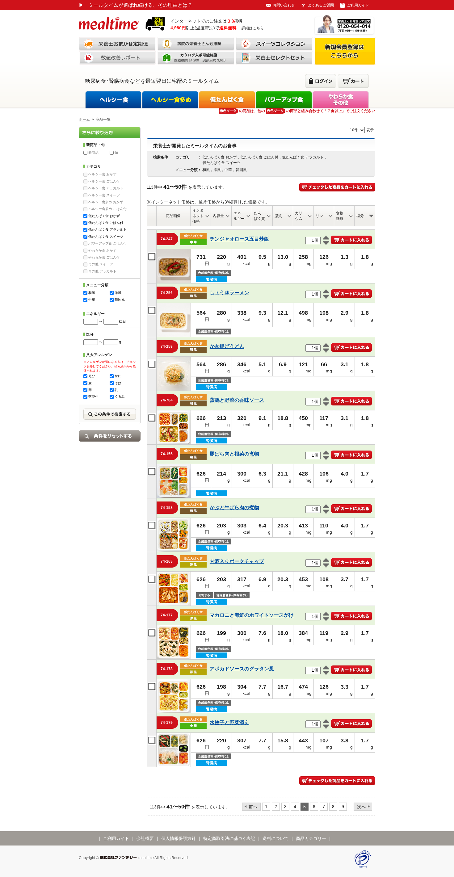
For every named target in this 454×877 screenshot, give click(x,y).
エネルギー (239, 216)
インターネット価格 (199, 216)
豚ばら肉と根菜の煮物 (234, 453)
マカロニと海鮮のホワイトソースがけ (252, 615)
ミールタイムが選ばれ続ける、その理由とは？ (135, 5)
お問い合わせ (284, 5)
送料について (275, 838)
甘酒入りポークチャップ (237, 561)
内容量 (218, 216)
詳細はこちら (253, 28)
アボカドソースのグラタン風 (242, 668)
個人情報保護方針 (178, 838)
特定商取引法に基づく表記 (229, 838)
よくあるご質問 (321, 5)
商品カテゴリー (311, 838)
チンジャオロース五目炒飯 (239, 238)
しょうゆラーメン (229, 292)
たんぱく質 (259, 216)
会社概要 (145, 838)
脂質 (278, 216)
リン (319, 216)
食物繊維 (339, 216)
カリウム (298, 216)
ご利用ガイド (358, 5)
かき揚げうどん (227, 346)
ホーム (84, 119)
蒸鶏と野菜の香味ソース (237, 400)
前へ (253, 806)
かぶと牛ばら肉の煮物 (234, 507)
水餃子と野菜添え (229, 722)
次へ (361, 806)
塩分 (360, 216)
